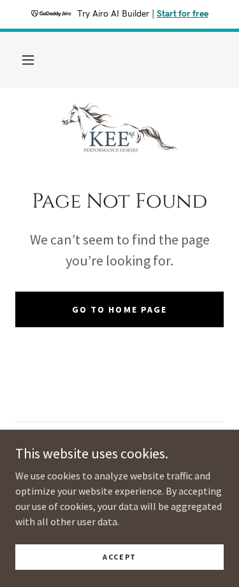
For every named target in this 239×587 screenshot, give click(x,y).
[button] (28, 60)
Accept (119, 557)
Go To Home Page (119, 309)
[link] (119, 128)
